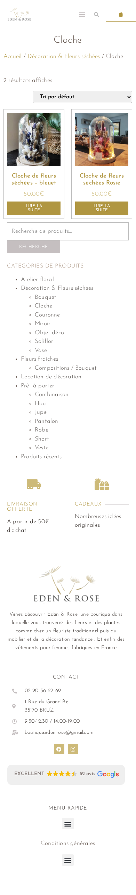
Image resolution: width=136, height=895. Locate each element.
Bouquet (45, 297)
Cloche (43, 306)
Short (42, 439)
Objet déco (49, 333)
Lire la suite (34, 208)
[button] (82, 14)
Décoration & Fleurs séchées (63, 56)
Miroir (42, 324)
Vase (41, 350)
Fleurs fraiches (39, 359)
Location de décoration (51, 377)
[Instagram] (73, 749)
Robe (41, 430)
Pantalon (46, 421)
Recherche (33, 247)
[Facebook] (59, 749)
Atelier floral (37, 279)
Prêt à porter (38, 386)
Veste (41, 448)
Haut (41, 404)
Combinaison (52, 394)
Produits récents (41, 457)
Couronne (47, 315)
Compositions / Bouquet (66, 368)
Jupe (41, 412)
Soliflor (44, 341)
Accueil (12, 56)
